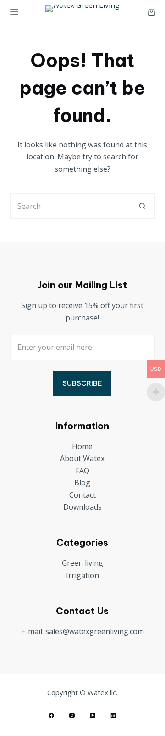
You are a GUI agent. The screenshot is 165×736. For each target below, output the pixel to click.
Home (82, 446)
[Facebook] (51, 715)
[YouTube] (92, 715)
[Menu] (14, 12)
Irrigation (82, 575)
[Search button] (142, 206)
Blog (82, 483)
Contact (82, 495)
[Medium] (113, 715)
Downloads (82, 507)
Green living (82, 563)
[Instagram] (72, 715)
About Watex (82, 458)
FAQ (82, 471)
